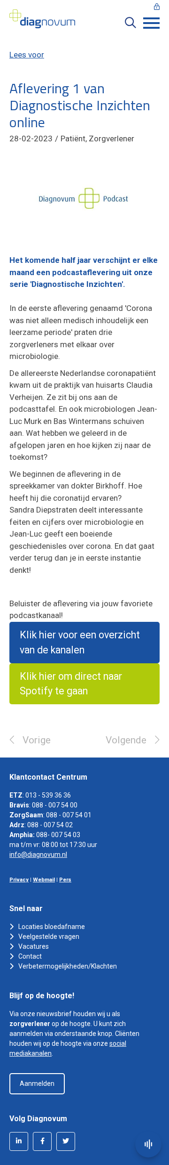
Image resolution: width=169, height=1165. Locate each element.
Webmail (44, 880)
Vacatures (33, 946)
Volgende (126, 740)
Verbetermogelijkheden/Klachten (67, 966)
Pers (65, 880)
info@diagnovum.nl (38, 854)
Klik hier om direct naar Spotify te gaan (71, 683)
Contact (30, 956)
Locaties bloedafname (51, 926)
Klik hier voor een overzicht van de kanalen (80, 642)
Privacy (19, 880)
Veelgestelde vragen (48, 936)
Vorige (37, 740)
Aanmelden (37, 1083)
